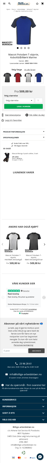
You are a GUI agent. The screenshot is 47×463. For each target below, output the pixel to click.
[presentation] (43, 244)
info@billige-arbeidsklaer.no (26, 374)
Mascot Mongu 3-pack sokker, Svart (25, 154)
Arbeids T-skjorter (33, 9)
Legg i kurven (23, 106)
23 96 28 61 (25, 363)
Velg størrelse (11, 95)
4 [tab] (28, 48)
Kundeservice (9, 399)
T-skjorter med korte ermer (23, 11)
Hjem (8, 9)
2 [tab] (21, 48)
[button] (40, 456)
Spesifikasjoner (11, 137)
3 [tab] (25, 48)
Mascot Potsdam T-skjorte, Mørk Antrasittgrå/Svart (34, 257)
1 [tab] (18, 48)
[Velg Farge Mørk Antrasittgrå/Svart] (8, 78)
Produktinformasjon (14, 132)
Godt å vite (8, 413)
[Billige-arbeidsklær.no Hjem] (23, 3)
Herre (14, 9)
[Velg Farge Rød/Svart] (18, 78)
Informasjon (9, 406)
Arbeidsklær (21, 9)
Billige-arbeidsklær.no (23, 427)
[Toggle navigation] (4, 3)
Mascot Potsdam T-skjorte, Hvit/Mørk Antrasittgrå (13, 257)
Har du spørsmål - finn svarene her (26, 385)
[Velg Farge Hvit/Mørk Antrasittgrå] (29, 78)
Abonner (36, 351)
